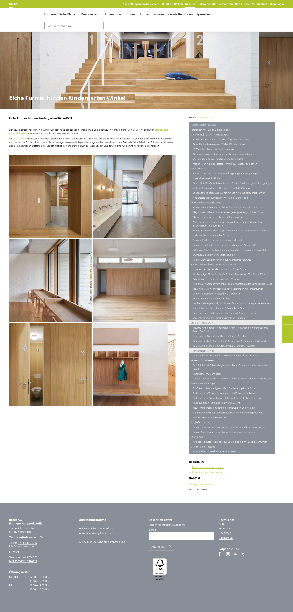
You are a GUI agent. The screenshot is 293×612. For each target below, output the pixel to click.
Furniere (190, 4)
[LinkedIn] (237, 555)
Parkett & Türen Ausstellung (98, 528)
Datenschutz (226, 537)
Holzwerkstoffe (207, 4)
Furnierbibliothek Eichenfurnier (208, 466)
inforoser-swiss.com (21, 546)
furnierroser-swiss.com (201, 484)
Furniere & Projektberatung (97, 533)
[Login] (280, 23)
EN (16, 3)
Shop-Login (276, 4)
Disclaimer (225, 533)
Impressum (225, 528)
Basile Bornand (205, 117)
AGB (221, 524)
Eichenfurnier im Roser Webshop (209, 472)
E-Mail (153, 529)
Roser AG (249, 4)
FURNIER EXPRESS (172, 4)
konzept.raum (20, 138)
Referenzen (226, 4)
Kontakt (262, 4)
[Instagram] (229, 555)
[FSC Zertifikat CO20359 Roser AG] (181, 568)
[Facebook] (222, 555)
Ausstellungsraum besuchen (140, 4)
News (238, 4)
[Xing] (244, 555)
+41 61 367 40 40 (27, 542)
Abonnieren (158, 546)
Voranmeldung (116, 542)
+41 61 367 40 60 (27, 557)
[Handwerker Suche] (266, 23)
